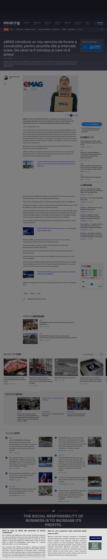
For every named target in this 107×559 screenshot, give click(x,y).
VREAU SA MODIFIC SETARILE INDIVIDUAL (95, 546)
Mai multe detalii (33, 544)
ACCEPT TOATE (96, 538)
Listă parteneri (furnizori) (55, 558)
